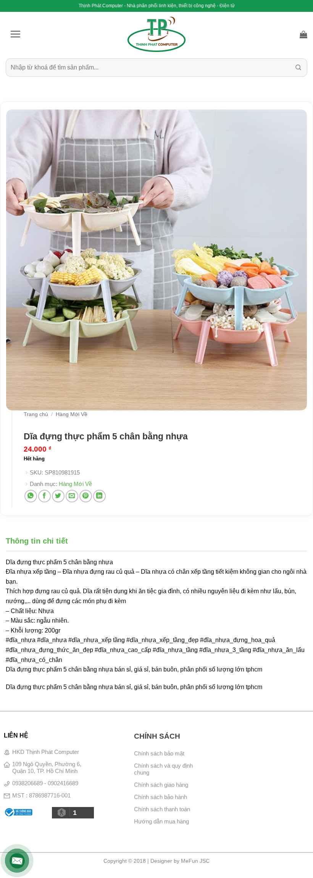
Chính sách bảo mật (159, 753)
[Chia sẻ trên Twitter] (58, 496)
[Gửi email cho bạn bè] (72, 496)
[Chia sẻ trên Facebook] (44, 496)
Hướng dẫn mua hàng (161, 821)
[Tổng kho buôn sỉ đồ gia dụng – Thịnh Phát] (156, 34)
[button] (15, 34)
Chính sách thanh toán (162, 809)
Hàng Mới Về (71, 414)
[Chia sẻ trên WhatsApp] (30, 496)
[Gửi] (298, 67)
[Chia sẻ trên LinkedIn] (99, 496)
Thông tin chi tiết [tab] (37, 541)
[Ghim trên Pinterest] (85, 496)
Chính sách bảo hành (160, 797)
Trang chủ (36, 414)
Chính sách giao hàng (161, 784)
